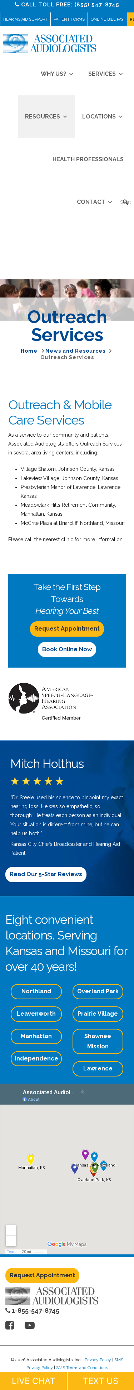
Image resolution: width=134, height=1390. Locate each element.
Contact (91, 202)
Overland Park (98, 991)
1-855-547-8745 (34, 1310)
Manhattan (36, 1036)
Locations (99, 116)
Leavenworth (36, 1013)
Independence (36, 1058)
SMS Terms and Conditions (82, 1367)
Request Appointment (67, 628)
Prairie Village (98, 1013)
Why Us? (53, 73)
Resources (42, 116)
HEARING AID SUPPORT (25, 19)
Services (102, 73)
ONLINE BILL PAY (107, 19)
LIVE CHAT (33, 1381)
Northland (36, 991)
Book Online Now (67, 649)
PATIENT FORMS (69, 19)
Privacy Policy (98, 1359)
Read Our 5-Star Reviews (46, 874)
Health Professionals (88, 159)
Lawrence (98, 1068)
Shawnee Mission (97, 1041)
